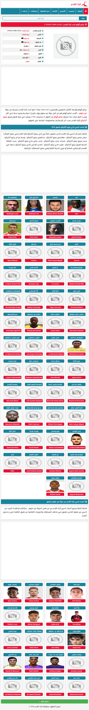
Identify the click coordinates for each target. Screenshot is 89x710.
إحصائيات (33, 11)
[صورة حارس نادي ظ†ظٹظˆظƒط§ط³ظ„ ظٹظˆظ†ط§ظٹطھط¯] (34, 645)
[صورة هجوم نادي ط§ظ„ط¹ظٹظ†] (76, 668)
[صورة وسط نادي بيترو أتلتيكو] (55, 258)
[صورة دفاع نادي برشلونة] (76, 645)
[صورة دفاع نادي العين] (55, 691)
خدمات (24, 11)
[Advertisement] (44, 85)
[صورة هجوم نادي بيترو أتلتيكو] (76, 211)
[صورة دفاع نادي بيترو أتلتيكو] (12, 234)
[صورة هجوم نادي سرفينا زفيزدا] (12, 621)
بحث (82, 18)
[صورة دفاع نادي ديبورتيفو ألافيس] (76, 621)
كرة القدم (76, 4)
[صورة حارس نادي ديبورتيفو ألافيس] (12, 598)
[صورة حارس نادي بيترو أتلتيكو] (12, 211)
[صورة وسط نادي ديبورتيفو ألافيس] (34, 598)
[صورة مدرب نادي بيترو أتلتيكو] (55, 234)
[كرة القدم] (85, 11)
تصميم (71, 11)
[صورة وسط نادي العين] (55, 668)
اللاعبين (62, 11)
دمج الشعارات (45, 11)
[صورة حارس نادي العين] (12, 668)
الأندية (54, 11)
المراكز (79, 11)
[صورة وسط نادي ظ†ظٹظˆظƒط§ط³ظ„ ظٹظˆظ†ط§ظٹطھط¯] (55, 645)
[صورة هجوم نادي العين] (12, 645)
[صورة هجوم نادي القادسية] (76, 598)
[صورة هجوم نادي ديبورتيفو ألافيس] (55, 598)
